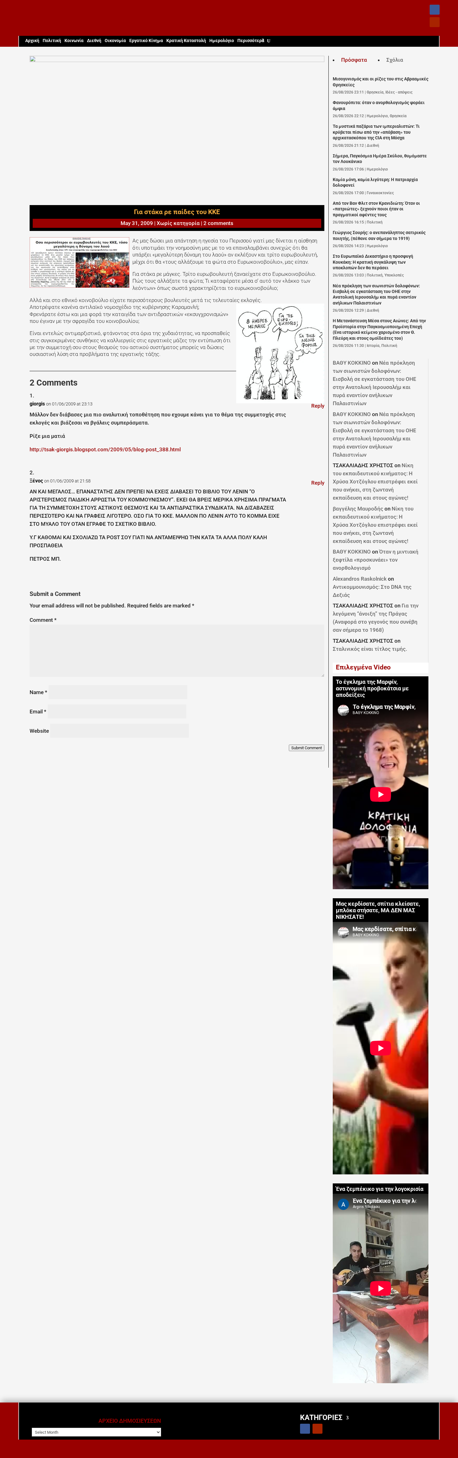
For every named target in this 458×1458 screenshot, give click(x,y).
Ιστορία (373, 345)
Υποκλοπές (394, 275)
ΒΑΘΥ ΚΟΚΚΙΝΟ (352, 363)
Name (38, 692)
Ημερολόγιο (221, 40)
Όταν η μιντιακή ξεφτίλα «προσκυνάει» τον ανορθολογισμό (375, 560)
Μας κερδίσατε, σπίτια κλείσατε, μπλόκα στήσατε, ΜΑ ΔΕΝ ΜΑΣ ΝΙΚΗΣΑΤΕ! (378, 910)
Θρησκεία (375, 92)
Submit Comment (306, 748)
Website (39, 731)
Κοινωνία (73, 40)
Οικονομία (115, 40)
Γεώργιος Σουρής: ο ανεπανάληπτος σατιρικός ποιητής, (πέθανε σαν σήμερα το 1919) (379, 235)
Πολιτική (52, 40)
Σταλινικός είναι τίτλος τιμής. (370, 649)
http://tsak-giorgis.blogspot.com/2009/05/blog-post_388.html (105, 449)
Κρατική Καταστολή (186, 40)
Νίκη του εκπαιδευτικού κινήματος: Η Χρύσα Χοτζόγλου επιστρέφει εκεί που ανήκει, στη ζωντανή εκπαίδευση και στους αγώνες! (375, 481)
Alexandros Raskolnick (360, 579)
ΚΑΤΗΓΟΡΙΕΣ (321, 1417)
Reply (317, 406)
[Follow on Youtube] (435, 22)
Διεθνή (94, 40)
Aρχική (32, 40)
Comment (43, 620)
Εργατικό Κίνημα (146, 40)
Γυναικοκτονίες (380, 193)
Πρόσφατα (354, 60)
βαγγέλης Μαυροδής (358, 509)
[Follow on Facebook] (435, 10)
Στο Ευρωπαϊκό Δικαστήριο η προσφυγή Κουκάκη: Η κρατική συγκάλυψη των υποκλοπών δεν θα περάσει (373, 262)
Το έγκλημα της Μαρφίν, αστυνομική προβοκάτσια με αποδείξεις (372, 688)
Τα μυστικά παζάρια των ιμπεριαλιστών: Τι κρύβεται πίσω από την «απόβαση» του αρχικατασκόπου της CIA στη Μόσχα (376, 132)
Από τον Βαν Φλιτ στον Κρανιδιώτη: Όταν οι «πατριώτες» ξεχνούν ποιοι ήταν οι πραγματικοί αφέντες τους (376, 209)
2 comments (218, 223)
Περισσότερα (250, 40)
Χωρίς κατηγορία (178, 223)
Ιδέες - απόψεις (399, 92)
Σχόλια (394, 60)
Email (38, 711)
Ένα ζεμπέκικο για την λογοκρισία (379, 1189)
